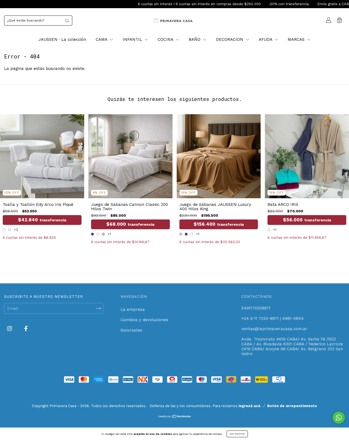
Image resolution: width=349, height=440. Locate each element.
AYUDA (266, 39)
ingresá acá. (250, 406)
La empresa (133, 309)
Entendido (237, 434)
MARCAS (297, 39)
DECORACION (230, 39)
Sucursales (131, 330)
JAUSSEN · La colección (62, 39)
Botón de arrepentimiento (292, 406)
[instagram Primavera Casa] (10, 328)
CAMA (102, 39)
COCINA (166, 39)
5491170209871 (255, 308)
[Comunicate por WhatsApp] (339, 417)
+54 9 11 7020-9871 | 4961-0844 (272, 318)
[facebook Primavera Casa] (25, 328)
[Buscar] (67, 20)
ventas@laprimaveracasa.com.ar (274, 328)
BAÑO (195, 39)
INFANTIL (133, 39)
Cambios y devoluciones (144, 319)
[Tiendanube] (175, 416)
